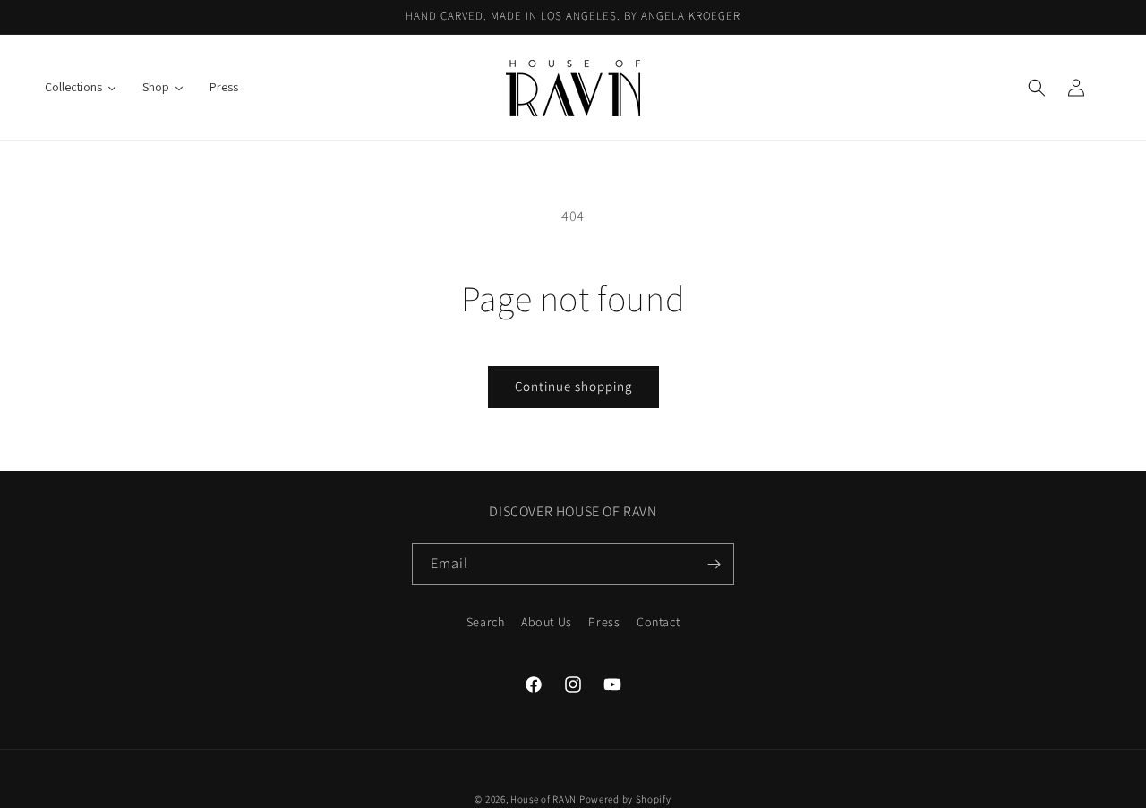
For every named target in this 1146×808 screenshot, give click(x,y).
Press (604, 622)
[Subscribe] (713, 564)
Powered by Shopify (625, 799)
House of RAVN (543, 799)
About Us (546, 622)
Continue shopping (573, 386)
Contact (658, 622)
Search (485, 622)
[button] (1036, 87)
